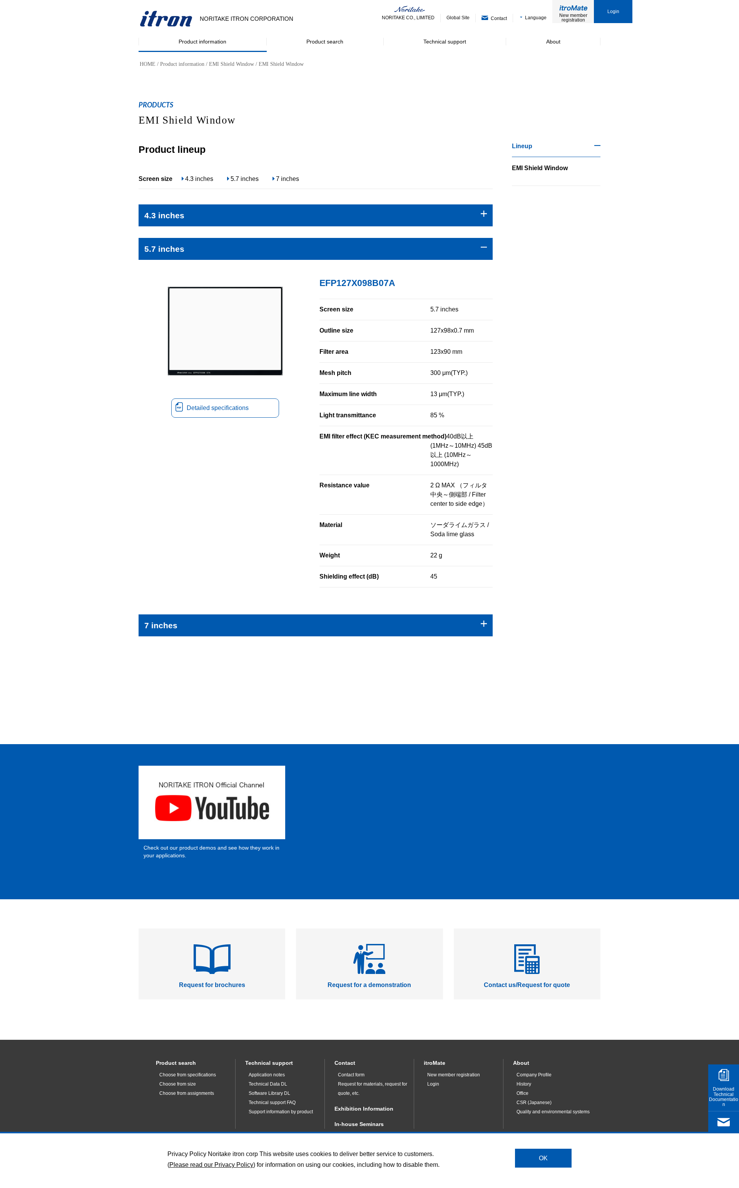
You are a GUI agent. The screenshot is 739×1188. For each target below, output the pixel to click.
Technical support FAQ (272, 1102)
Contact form (351, 1075)
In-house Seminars (359, 1124)
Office (522, 1093)
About (521, 1063)
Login (613, 11)
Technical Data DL (268, 1084)
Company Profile (534, 1075)
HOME (147, 64)
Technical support (269, 1063)
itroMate (434, 1063)
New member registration (573, 18)
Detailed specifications (218, 408)
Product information (182, 64)
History (524, 1084)
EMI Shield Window (231, 64)
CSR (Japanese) (534, 1102)
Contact (344, 1063)
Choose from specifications (187, 1075)
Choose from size (177, 1084)
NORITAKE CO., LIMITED (408, 17)
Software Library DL (269, 1093)
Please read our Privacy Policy (211, 1164)
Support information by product (281, 1111)
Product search (176, 1063)
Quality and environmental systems (553, 1111)
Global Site (458, 17)
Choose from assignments (186, 1093)
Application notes (267, 1075)
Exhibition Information (363, 1109)
